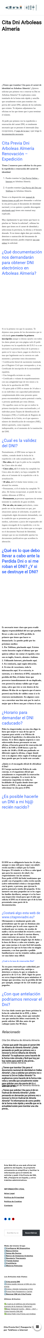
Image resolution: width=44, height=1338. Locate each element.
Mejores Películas (14, 1266)
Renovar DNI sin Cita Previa (17, 1294)
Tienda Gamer (12, 1261)
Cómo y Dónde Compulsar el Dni (18, 1289)
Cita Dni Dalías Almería (14, 1062)
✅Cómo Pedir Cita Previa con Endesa (20, 1314)
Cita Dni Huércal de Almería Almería (21, 1085)
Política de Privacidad (14, 1197)
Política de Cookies (13, 1201)
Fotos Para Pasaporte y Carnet (18, 1291)
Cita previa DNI (12, 1282)
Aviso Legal (9, 1193)
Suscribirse (31, 1233)
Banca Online (12, 1251)
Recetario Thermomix (16, 1258)
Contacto (8, 1205)
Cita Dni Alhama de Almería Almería (21, 1040)
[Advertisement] (22, 58)
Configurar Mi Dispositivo (18, 1248)
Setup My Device (13, 1253)
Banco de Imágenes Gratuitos (19, 1256)
